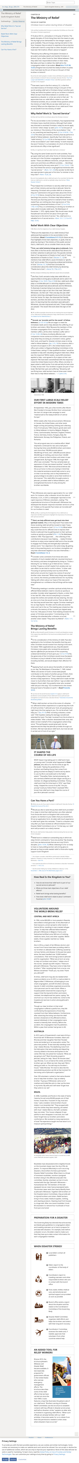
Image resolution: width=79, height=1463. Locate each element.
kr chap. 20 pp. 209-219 (10, 7)
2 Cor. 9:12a (43, 322)
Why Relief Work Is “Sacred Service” (11, 27)
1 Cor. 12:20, (35, 334)
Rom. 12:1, (49, 170)
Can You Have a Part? (8, 49)
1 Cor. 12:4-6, (64, 165)
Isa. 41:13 (42, 712)
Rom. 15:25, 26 (45, 174)
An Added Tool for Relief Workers (40, 316)
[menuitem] (2, 2)
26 (41, 334)
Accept (5, 1459)
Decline (13, 1459)
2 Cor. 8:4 (46, 139)
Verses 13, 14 (42, 264)
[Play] (1, 10)
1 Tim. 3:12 (41, 865)
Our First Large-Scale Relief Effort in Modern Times (51, 79)
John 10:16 (59, 128)
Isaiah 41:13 (54, 694)
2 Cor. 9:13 (35, 195)
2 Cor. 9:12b (58, 527)
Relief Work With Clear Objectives (9, 35)
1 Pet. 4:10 (34, 207)
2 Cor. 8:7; (68, 218)
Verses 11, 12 (59, 257)
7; (64, 218)
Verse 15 (50, 269)
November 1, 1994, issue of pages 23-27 (46, 871)
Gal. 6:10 (40, 860)
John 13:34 (46, 899)
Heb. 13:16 (34, 221)
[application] (39, 10)
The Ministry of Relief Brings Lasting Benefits (11, 43)
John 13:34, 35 (43, 845)
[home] (2, 2)
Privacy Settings (59, 1454)
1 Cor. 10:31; (43, 281)
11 (70, 165)
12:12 (35, 621)
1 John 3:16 (62, 374)
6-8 (54, 170)
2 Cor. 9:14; (66, 204)
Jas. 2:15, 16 (54, 343)
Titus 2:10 (51, 281)
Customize (22, 1459)
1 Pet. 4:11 (57, 269)
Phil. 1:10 (57, 534)
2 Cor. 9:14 (64, 654)
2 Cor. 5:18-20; (63, 132)
